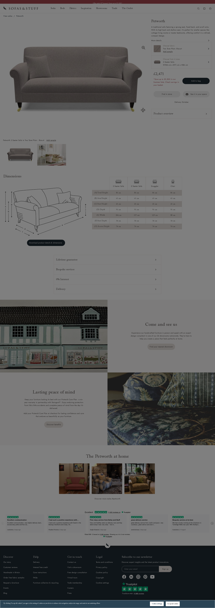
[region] (107, 604)
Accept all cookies (172, 604)
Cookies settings (157, 604)
